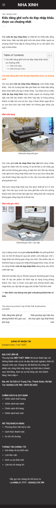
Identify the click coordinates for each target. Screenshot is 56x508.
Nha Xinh (28, 5)
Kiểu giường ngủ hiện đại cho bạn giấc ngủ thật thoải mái (41, 318)
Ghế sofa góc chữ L (18, 69)
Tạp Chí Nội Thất (9, 14)
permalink (6, 309)
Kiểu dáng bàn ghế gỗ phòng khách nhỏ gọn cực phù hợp (14, 318)
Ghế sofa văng (16, 66)
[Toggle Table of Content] (48, 55)
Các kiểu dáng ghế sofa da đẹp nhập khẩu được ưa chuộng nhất (27, 61)
